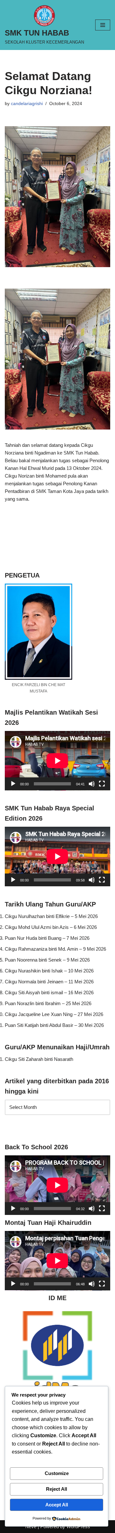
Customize (57, 1473)
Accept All (56, 1504)
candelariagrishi (27, 103)
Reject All (56, 1489)
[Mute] (91, 784)
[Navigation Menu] (102, 25)
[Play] (13, 784)
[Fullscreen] (102, 784)
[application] (57, 761)
